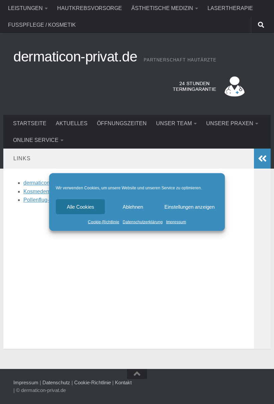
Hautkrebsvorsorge (89, 8)
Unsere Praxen (229, 123)
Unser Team (174, 123)
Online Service (35, 140)
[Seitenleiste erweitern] (262, 159)
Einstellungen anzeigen (189, 206)
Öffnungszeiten (122, 123)
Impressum (176, 222)
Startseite (29, 123)
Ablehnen (133, 206)
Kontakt (123, 382)
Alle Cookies (80, 206)
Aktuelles (72, 123)
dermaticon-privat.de (75, 56)
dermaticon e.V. (41, 183)
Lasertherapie (230, 8)
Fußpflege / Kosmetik (42, 25)
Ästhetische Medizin (162, 8)
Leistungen (25, 8)
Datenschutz (56, 382)
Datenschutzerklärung (143, 222)
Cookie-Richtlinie (103, 222)
